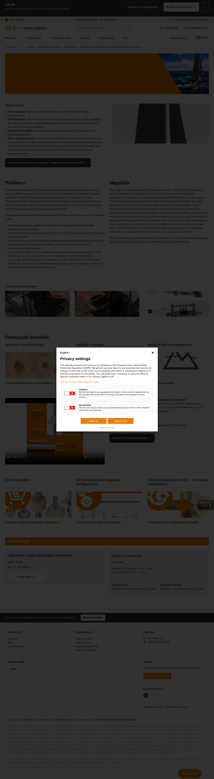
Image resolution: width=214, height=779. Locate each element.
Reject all (93, 421)
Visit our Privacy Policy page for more (79, 382)
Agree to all (120, 421)
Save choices (107, 427)
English (64, 352)
